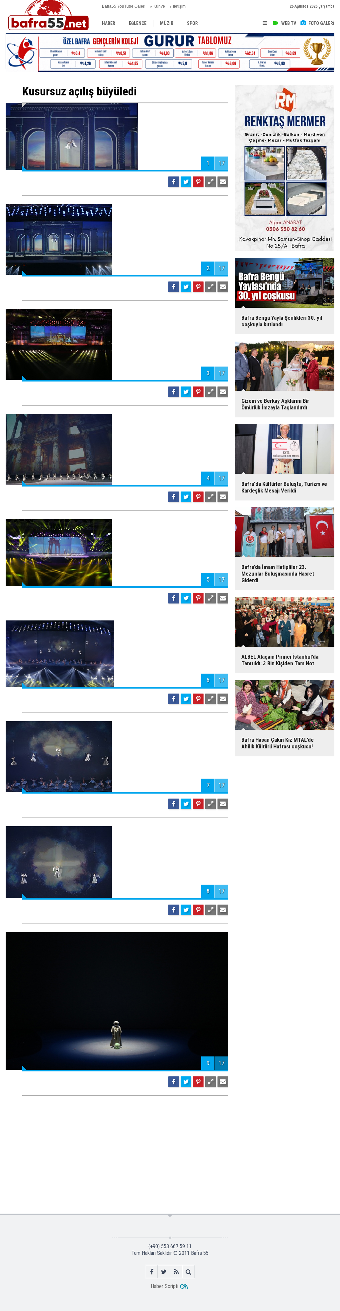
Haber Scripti (164, 1286)
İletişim (179, 6)
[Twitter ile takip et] (164, 1271)
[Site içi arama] (188, 1271)
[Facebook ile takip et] (151, 1271)
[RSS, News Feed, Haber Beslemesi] (176, 1271)
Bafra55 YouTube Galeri (123, 6)
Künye (159, 6)
